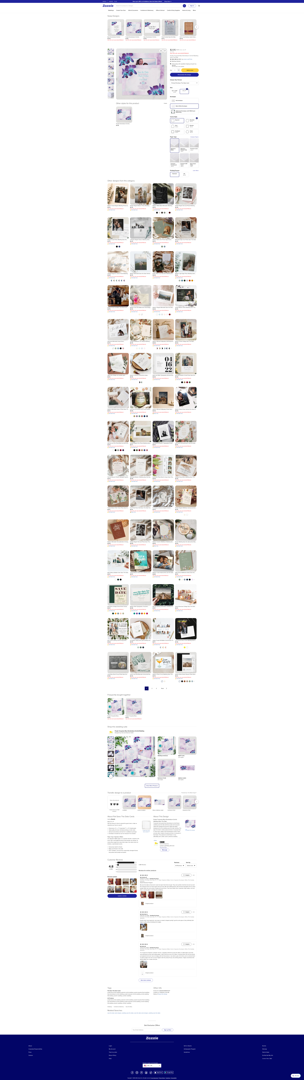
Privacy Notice (162, 1078)
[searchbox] (150, 6)
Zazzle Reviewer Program (146, 882)
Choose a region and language (150, 1063)
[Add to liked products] (164, 50)
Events (111, 1)
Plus (115, 1)
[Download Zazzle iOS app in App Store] (158, 1072)
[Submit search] (184, 5)
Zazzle (104, 1)
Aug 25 (174, 65)
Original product (149, 903)
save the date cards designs (114, 1013)
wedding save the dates (128, 1013)
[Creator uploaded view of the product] (135, 756)
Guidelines (168, 1078)
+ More (155, 840)
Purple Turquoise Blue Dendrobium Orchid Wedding (129, 731)
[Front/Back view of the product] (141, 74)
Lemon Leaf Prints (187, 59)
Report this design (190, 830)
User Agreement (154, 1078)
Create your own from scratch (146, 831)
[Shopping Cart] (199, 5)
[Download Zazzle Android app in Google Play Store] (168, 1072)
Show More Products (152, 786)
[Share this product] (161, 50)
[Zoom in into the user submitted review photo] (111, 881)
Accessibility (174, 1078)
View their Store (163, 847)
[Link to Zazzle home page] (108, 6)
